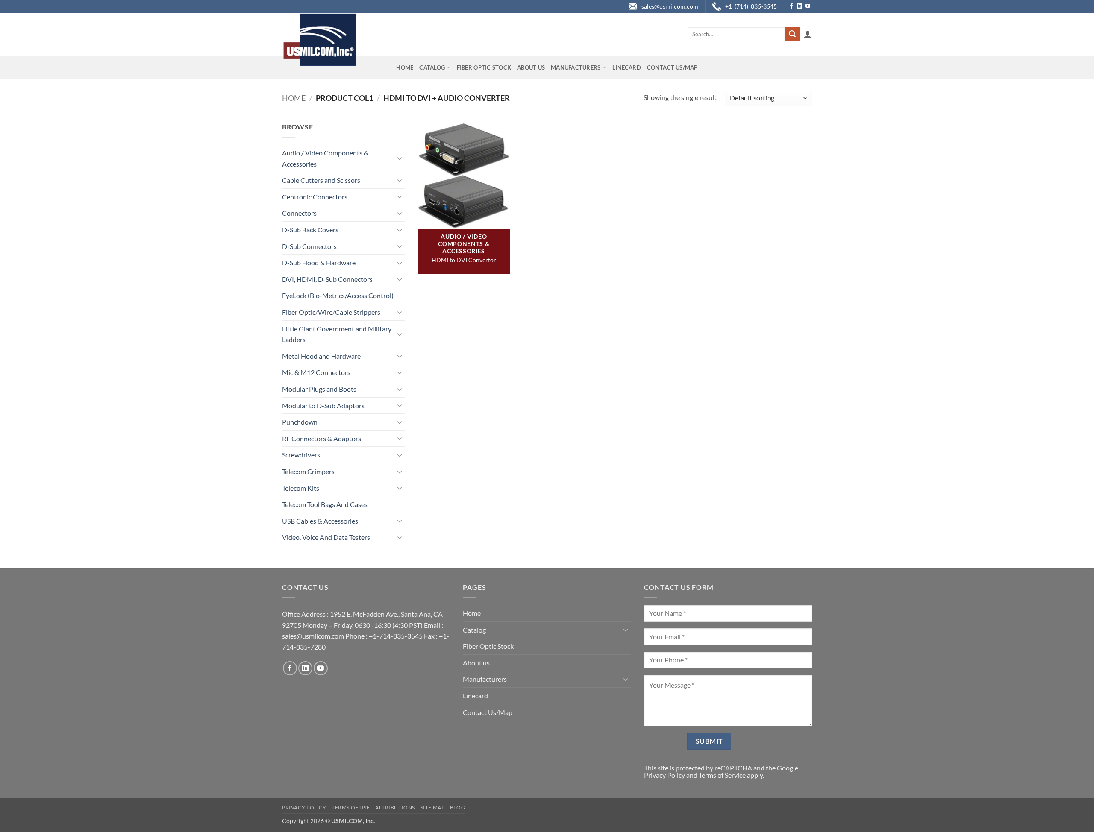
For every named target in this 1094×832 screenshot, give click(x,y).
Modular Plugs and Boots (319, 389)
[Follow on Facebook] (791, 6)
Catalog (432, 67)
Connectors (299, 213)
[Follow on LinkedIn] (799, 6)
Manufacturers (575, 67)
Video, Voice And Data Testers (326, 537)
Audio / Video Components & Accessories (325, 158)
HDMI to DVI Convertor (464, 260)
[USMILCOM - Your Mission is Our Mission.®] (319, 40)
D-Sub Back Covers (310, 230)
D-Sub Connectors (309, 246)
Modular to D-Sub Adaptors (323, 405)
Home (404, 67)
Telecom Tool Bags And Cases (325, 504)
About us (531, 67)
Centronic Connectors (314, 197)
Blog (457, 807)
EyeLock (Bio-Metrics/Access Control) (338, 295)
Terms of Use (351, 807)
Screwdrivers (301, 455)
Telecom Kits (300, 488)
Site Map (433, 807)
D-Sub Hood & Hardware (319, 262)
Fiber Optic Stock (484, 67)
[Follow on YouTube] (807, 6)
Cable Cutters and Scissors (321, 180)
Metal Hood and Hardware (321, 356)
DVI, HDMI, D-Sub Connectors (327, 279)
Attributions (395, 807)
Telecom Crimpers (308, 471)
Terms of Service (722, 775)
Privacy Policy (664, 775)
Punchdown (300, 422)
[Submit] (792, 34)
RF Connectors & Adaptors (321, 438)
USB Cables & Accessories (320, 521)
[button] (807, 34)
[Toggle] (400, 158)
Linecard (626, 67)
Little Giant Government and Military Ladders (336, 334)
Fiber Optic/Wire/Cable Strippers (331, 312)
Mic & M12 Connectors (316, 372)
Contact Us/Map (672, 67)
